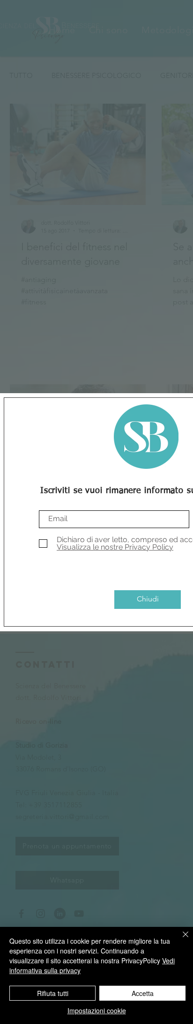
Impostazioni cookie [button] (96, 1010)
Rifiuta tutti (52, 993)
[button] (147, 599)
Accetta (143, 993)
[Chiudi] (180, 940)
